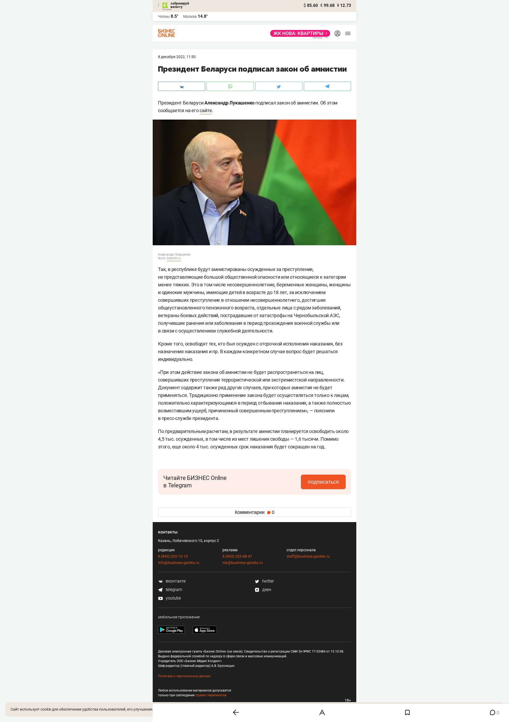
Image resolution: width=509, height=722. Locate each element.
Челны (164, 16)
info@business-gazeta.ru (178, 563)
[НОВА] (298, 33)
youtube (173, 598)
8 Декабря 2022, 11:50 (177, 57)
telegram (173, 589)
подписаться (323, 482)
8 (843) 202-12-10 (173, 556)
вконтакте (175, 581)
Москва (190, 16)
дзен (266, 589)
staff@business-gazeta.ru (308, 556)
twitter (267, 581)
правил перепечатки (210, 695)
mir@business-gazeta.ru (242, 563)
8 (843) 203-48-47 (237, 556)
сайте (206, 110)
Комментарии (254, 512)
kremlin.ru (174, 258)
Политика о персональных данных (184, 676)
